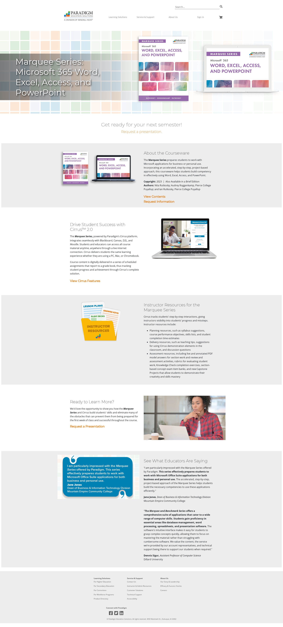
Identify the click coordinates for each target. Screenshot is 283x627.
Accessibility (132, 598)
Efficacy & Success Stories (171, 586)
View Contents (154, 196)
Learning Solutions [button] (118, 17)
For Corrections (100, 590)
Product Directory (101, 598)
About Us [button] (173, 17)
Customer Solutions (135, 590)
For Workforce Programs (104, 594)
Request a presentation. (141, 132)
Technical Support (134, 594)
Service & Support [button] (145, 17)
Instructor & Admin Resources (139, 586)
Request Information (159, 201)
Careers (163, 590)
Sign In (200, 17)
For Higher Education (102, 581)
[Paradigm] (78, 11)
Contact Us (131, 581)
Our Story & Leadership (170, 581)
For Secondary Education (104, 586)
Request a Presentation (87, 426)
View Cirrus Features (85, 281)
